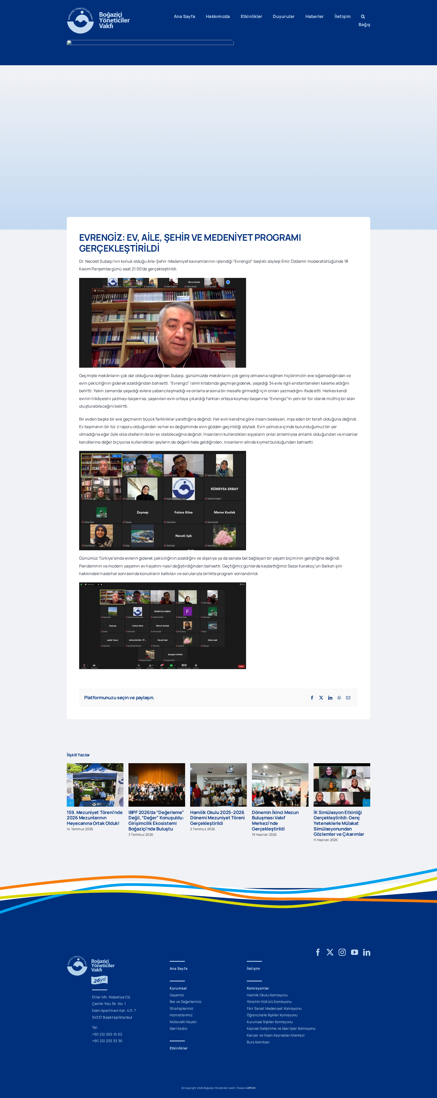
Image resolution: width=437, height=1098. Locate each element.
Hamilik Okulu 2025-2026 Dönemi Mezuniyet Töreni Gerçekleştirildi (155, 817)
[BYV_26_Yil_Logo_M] (91, 958)
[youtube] (354, 952)
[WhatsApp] (339, 697)
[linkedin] (366, 952)
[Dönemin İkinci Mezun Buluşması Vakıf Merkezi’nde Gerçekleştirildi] (218, 766)
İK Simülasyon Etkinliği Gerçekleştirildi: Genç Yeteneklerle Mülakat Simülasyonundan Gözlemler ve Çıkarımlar (277, 823)
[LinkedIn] (330, 697)
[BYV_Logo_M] (98, 9)
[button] (363, 16)
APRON (251, 1088)
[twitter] (330, 952)
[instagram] (342, 952)
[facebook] (317, 952)
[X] (321, 697)
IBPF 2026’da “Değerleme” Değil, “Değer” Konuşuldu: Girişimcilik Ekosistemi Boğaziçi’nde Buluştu (94, 820)
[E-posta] (348, 697)
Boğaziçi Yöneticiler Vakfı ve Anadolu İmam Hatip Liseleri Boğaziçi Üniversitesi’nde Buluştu (340, 820)
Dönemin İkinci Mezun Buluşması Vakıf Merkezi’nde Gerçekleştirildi (213, 820)
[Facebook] (312, 697)
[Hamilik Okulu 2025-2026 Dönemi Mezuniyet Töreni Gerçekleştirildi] (156, 766)
